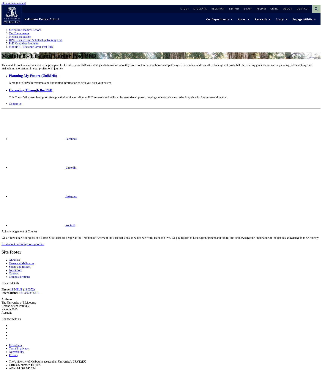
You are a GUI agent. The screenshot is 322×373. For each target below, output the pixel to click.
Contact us (15, 103)
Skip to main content (13, 3)
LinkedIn (70, 167)
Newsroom (15, 270)
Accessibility (16, 351)
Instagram (71, 196)
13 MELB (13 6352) (22, 289)
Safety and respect (19, 266)
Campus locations (19, 276)
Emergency (15, 345)
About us (14, 260)
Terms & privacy (19, 348)
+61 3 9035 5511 (29, 292)
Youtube (70, 225)
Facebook (71, 138)
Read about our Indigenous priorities (22, 244)
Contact (13, 273)
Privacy (13, 355)
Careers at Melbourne (21, 263)
